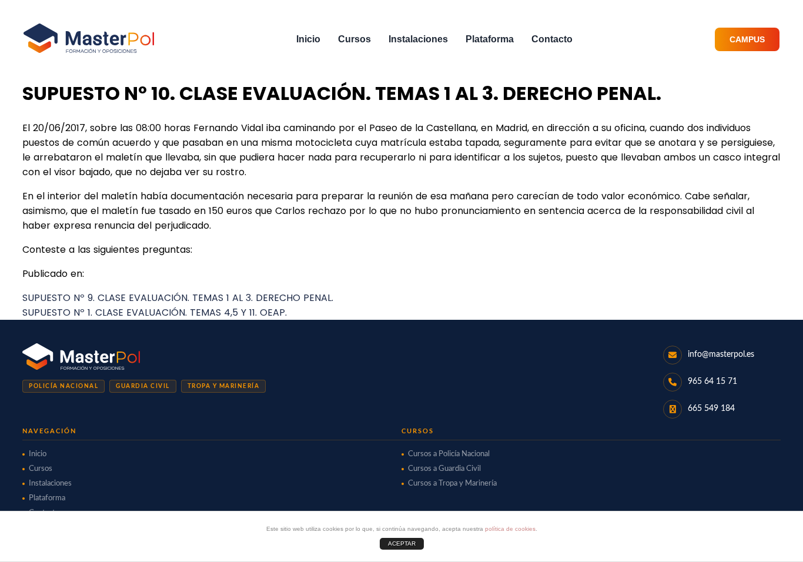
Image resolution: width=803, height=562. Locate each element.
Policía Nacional (63, 386)
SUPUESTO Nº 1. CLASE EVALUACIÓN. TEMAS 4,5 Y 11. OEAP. (154, 312)
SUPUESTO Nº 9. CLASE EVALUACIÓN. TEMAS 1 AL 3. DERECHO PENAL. (177, 298)
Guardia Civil (143, 386)
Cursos (354, 39)
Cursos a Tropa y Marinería (452, 483)
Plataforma (490, 39)
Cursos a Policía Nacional (449, 454)
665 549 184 (711, 408)
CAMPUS (747, 39)
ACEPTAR (402, 543)
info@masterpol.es (721, 354)
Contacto (552, 39)
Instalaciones (418, 39)
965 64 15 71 (712, 381)
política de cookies (510, 529)
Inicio (308, 39)
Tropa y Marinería (224, 386)
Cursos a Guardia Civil (444, 469)
